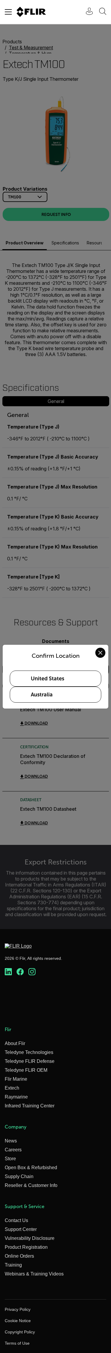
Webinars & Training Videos (34, 1273)
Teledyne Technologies (29, 1052)
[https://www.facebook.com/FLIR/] (20, 972)
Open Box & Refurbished (31, 1167)
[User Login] (86, 12)
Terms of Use (17, 1343)
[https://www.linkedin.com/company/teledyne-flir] (8, 972)
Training (13, 1264)
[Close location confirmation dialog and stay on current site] (100, 653)
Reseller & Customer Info (31, 1185)
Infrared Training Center (29, 1105)
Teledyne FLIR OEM (26, 1070)
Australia (42, 695)
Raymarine (16, 1096)
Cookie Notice (18, 1320)
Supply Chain (19, 1176)
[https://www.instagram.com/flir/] (32, 972)
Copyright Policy (20, 1332)
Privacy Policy (17, 1309)
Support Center (21, 1229)
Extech (12, 1087)
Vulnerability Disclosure (29, 1238)
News (11, 1140)
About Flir (15, 1043)
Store (10, 1158)
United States (47, 679)
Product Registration (26, 1247)
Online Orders (19, 1256)
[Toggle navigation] (8, 12)
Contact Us (16, 1220)
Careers (13, 1149)
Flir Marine (16, 1079)
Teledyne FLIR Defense (29, 1061)
